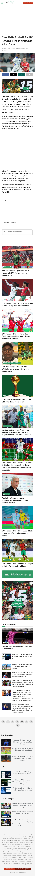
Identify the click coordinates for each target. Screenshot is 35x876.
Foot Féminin (7, 266)
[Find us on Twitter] (12, 721)
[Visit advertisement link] (17, 86)
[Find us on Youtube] (22, 721)
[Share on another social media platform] (29, 74)
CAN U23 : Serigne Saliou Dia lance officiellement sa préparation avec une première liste (16, 369)
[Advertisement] (17, 19)
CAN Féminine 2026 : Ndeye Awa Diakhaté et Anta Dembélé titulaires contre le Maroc (17, 533)
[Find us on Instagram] (17, 721)
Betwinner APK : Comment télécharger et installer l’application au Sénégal (23, 782)
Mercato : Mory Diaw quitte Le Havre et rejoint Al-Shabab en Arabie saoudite (22, 758)
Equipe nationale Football (12, 362)
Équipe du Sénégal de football (14, 838)
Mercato (6, 642)
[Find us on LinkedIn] (31, 721)
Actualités (22, 842)
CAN (6, 50)
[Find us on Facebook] (8, 721)
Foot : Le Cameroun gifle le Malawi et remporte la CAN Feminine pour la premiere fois (15, 273)
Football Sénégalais (12, 840)
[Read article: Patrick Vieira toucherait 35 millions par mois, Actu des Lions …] (6, 814)
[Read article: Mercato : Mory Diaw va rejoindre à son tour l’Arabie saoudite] (17, 636)
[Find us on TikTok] (26, 721)
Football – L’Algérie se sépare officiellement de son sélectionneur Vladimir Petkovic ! (15, 500)
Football (6, 494)
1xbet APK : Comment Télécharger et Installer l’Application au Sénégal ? (22, 656)
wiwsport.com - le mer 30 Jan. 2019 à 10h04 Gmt (15, 48)
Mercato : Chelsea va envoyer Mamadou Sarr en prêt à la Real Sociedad (22, 742)
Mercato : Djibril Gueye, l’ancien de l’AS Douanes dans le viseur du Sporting (22, 666)
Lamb (19, 840)
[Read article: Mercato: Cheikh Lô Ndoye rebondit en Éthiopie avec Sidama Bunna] (6, 750)
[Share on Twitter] (13, 74)
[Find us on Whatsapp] (3, 721)
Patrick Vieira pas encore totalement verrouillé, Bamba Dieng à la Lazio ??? (22, 805)
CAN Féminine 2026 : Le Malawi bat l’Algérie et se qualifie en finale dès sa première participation (15, 336)
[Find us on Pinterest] (18, 725)
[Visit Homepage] (10, 3)
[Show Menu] (2, 3)
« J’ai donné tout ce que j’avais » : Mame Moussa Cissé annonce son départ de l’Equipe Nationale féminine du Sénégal (16, 432)
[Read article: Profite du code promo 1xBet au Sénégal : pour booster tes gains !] (6, 790)
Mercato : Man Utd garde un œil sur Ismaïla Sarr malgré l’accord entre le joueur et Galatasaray (22, 674)
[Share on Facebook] (5, 74)
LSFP (26, 846)
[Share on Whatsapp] (21, 74)
